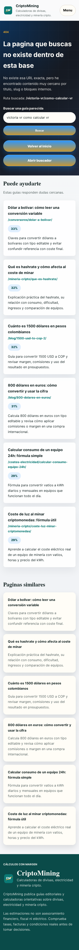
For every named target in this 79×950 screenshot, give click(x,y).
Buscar (39, 130)
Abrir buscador (40, 160)
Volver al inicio (39, 146)
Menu (67, 10)
